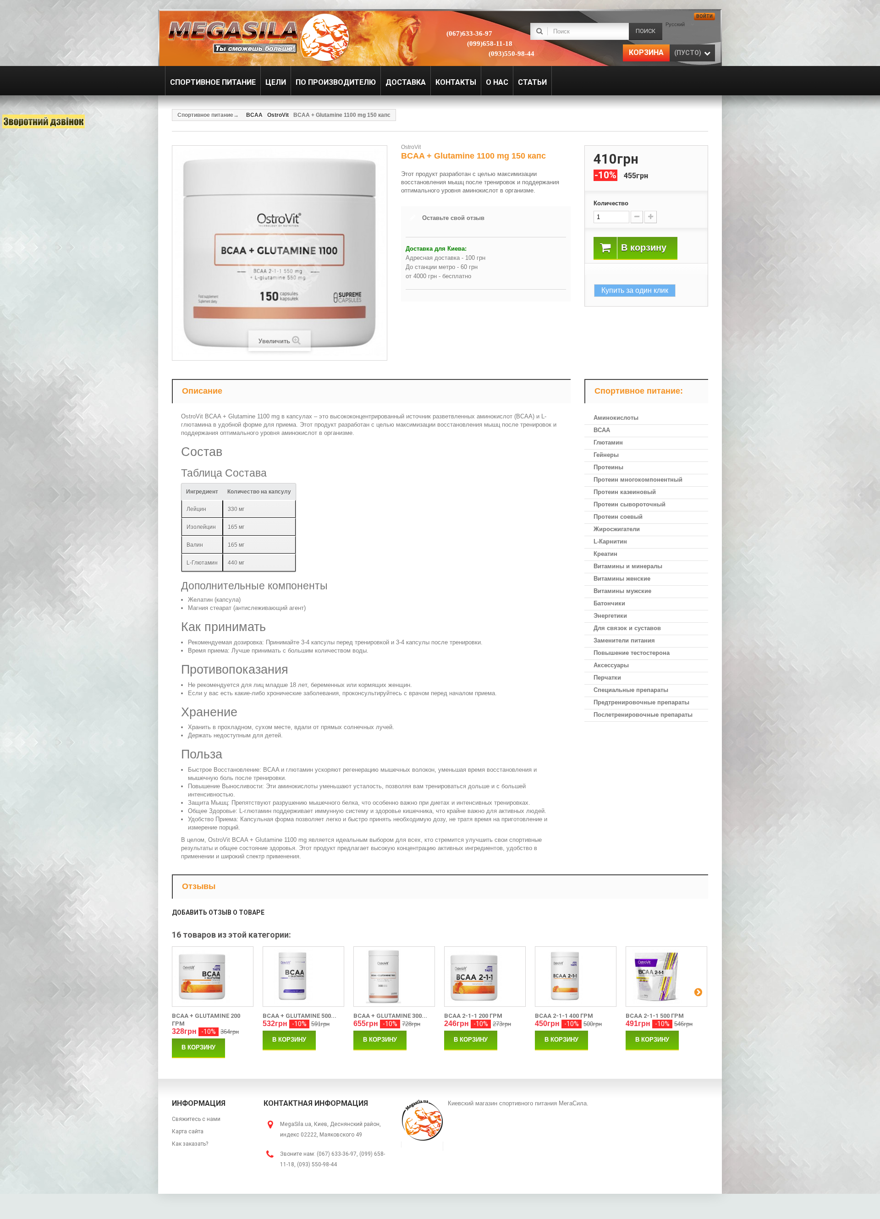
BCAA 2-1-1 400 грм (564, 1015)
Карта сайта (188, 1131)
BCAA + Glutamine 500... (299, 1015)
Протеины (608, 467)
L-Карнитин (610, 541)
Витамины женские (622, 578)
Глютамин (608, 442)
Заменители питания (624, 640)
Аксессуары (611, 665)
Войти (704, 16)
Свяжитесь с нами (196, 1119)
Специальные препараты (631, 689)
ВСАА (602, 430)
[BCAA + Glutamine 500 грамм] (303, 976)
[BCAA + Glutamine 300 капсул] (394, 976)
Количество (611, 203)
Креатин (605, 553)
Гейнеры (606, 454)
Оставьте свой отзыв (453, 217)
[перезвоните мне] (43, 121)
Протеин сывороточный (630, 504)
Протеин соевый (618, 516)
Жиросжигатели (617, 529)
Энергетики (610, 615)
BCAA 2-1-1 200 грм (473, 1015)
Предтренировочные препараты (641, 702)
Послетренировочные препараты (643, 714)
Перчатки (607, 677)
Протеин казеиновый (625, 492)
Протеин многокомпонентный (638, 479)
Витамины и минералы (628, 566)
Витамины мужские (622, 591)
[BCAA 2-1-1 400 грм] (575, 976)
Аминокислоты (616, 417)
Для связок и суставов (627, 628)
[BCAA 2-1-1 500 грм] (666, 976)
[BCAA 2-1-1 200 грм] (485, 976)
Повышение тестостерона (632, 652)
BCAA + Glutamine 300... (390, 1015)
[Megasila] (258, 36)
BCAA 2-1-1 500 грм (655, 1015)
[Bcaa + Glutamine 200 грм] (212, 976)
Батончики (609, 603)
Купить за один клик (634, 290)
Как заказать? (190, 1144)
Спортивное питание (205, 115)
